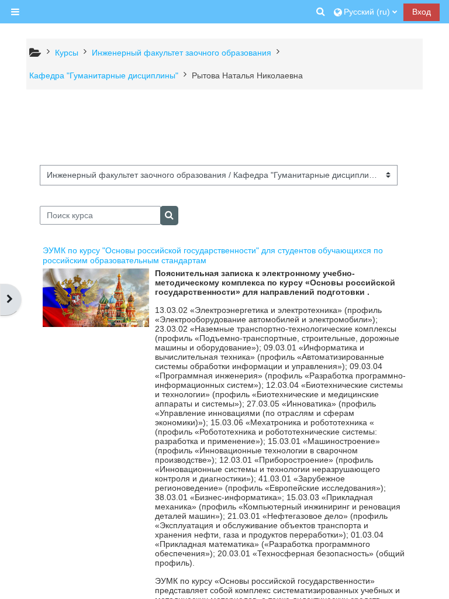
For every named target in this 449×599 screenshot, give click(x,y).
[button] (321, 11)
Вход (421, 11)
